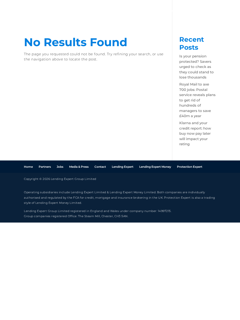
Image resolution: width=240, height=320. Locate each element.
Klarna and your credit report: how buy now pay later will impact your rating (195, 133)
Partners (171, 11)
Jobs (191, 11)
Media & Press (79, 166)
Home (149, 11)
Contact (100, 166)
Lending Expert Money (155, 166)
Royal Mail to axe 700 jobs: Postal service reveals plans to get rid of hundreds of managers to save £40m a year (197, 100)
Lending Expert (122, 166)
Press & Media (217, 11)
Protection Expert (189, 166)
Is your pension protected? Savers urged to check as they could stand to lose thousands (196, 66)
